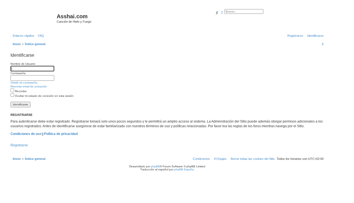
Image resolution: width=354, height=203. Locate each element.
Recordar (20, 91)
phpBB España (184, 169)
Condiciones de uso (26, 134)
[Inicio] (33, 18)
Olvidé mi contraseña (24, 82)
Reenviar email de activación (29, 86)
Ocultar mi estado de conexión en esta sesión (44, 95)
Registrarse (19, 145)
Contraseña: (18, 73)
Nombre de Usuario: (23, 63)
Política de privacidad (61, 134)
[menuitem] (40, 35)
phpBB (155, 166)
